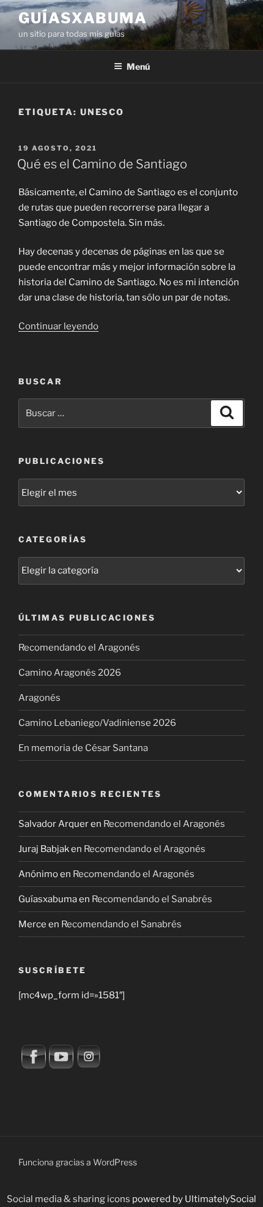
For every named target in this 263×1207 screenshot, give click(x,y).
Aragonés (39, 697)
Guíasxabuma (82, 18)
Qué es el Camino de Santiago (102, 164)
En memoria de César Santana (83, 747)
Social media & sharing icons (69, 1199)
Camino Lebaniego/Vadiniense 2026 (97, 722)
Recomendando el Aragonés (79, 647)
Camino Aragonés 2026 (69, 672)
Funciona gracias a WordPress (77, 1162)
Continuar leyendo (58, 326)
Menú (138, 66)
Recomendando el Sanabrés (152, 899)
